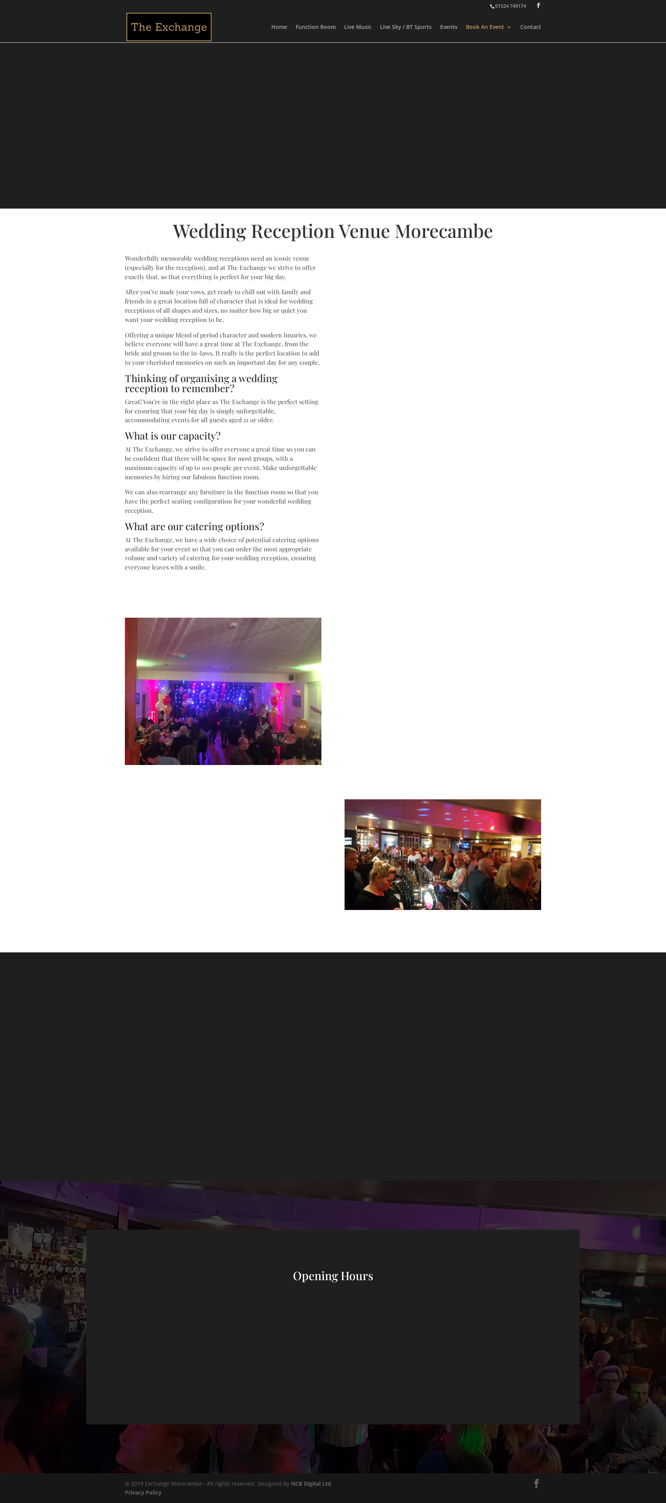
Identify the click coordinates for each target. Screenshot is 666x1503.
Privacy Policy (143, 1492)
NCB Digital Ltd (311, 1483)
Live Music (358, 27)
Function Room (316, 27)
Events (448, 27)
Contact (530, 27)
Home (279, 27)
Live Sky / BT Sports (406, 27)
